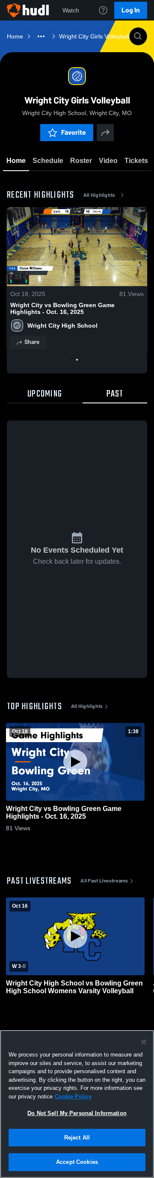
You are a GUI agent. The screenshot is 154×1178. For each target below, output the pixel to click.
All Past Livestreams (104, 880)
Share (31, 342)
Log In (130, 10)
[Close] (143, 1042)
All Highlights (99, 195)
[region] (77, 1104)
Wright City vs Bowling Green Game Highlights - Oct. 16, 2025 (62, 308)
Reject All (77, 1137)
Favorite (73, 132)
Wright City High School (62, 325)
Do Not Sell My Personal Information (77, 1113)
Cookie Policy (73, 1096)
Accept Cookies (77, 1162)
